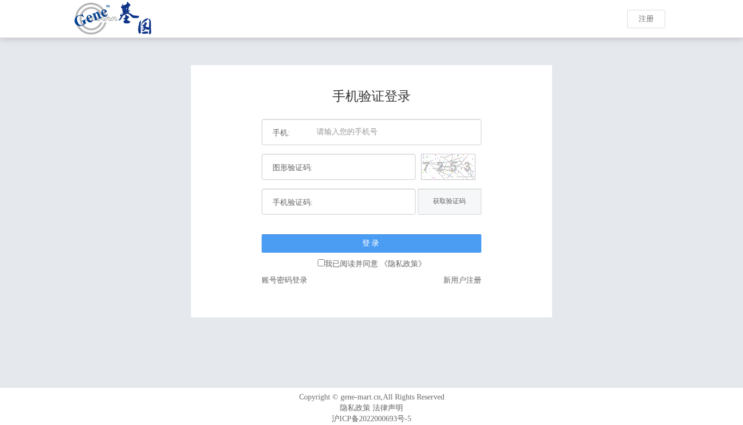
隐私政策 (355, 408)
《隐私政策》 (403, 264)
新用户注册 (462, 280)
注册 (646, 19)
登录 (371, 243)
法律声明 (388, 408)
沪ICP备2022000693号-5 (371, 419)
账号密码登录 (284, 280)
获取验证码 (449, 201)
